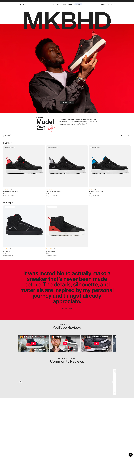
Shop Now (67, 103)
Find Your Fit (78, 4)
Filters (8, 136)
